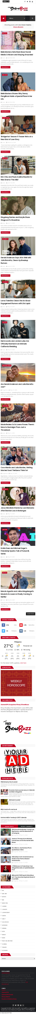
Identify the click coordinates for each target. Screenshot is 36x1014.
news (3, 938)
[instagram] (30, 1)
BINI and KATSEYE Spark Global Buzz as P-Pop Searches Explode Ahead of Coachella (23, 877)
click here (23, 663)
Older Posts (30, 614)
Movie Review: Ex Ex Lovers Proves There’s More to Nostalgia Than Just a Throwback (17, 427)
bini (3, 900)
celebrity (5, 239)
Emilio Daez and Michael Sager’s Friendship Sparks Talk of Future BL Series (15, 551)
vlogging (5, 950)
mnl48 (4, 934)
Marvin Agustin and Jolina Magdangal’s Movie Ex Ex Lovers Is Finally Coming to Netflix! (17, 594)
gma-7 (4, 919)
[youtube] (32, 1)
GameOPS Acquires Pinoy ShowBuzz (15, 704)
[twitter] (27, 1)
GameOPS (5, 992)
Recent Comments (26, 826)
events (4, 915)
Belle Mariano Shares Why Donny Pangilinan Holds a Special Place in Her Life (16, 96)
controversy (6, 912)
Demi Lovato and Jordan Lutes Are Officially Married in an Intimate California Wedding (15, 344)
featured (5, 406)
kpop (3, 931)
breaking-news (7, 365)
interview (4, 925)
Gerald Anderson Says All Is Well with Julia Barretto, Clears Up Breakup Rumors (16, 260)
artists (5, 33)
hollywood (5, 922)
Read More (5, 67)
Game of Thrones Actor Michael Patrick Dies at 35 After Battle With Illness (23, 840)
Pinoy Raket (6, 997)
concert (4, 909)
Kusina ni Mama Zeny (9, 999)
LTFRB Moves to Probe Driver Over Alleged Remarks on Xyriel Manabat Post (23, 868)
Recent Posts (9, 826)
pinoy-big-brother (7, 941)
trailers (4, 947)
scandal (4, 944)
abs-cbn (5, 75)
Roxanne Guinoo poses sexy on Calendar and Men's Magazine (22, 791)
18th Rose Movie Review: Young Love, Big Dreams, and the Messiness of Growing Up (23, 831)
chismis (5, 449)
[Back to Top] (23, 1005)
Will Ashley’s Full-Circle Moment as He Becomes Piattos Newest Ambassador (22, 858)
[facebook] (25, 1)
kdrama (4, 928)
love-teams (6, 118)
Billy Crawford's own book (9, 809)
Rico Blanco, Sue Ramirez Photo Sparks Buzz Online (22, 849)
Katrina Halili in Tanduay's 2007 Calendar (14, 817)
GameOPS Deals (7, 995)
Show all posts (18, 27)
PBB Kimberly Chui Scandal (9, 782)
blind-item (5, 903)
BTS (3, 890)
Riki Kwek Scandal (14, 800)
